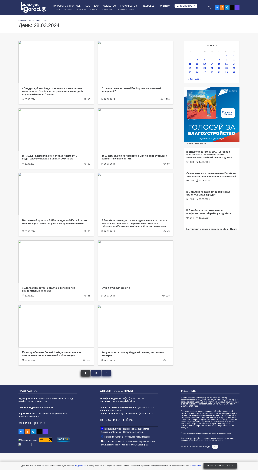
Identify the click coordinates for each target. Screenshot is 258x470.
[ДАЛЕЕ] (106, 373)
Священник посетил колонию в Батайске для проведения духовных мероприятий (211, 174)
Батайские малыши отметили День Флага (211, 229)
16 (226, 64)
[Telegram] (227, 7)
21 (212, 68)
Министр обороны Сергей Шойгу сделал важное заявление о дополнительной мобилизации (51, 353)
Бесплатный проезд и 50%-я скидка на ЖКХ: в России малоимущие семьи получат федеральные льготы (54, 222)
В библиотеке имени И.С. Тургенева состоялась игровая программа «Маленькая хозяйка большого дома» (209, 154)
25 (190, 72)
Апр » (198, 79)
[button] (209, 7)
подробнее (80, 466)
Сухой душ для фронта (116, 287)
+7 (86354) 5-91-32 (145, 413)
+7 (123, 398)
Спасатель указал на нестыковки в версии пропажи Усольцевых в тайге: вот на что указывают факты (128, 443)
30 (226, 72)
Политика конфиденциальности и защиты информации (206, 433)
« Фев (191, 79)
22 (219, 68)
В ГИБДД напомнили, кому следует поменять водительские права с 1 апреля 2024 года (49, 157)
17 (234, 64)
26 (197, 72)
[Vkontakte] (217, 7)
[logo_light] (33, 7)
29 (219, 72)
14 (212, 64)
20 (204, 68)
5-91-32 (145, 398)
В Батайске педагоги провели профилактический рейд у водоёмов (209, 212)
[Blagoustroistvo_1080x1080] (211, 114)
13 (204, 64)
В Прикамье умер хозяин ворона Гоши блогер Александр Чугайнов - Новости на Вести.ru (125, 430)
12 (197, 64)
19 (197, 68)
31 (234, 72)
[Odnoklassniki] (222, 7)
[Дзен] (232, 7)
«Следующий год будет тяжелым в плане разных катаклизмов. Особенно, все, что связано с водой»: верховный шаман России (53, 91)
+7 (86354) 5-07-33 (144, 407)
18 (190, 68)
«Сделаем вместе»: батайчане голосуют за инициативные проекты (48, 289)
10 (234, 59)
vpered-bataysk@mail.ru (123, 401)
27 (204, 72)
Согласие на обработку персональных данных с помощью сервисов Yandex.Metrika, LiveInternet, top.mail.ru (207, 439)
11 (190, 64)
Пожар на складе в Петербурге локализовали (127, 437)
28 (212, 72)
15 (219, 64)
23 (226, 68)
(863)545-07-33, (133, 398)
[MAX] (237, 7)
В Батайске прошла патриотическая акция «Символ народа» (208, 193)
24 (234, 68)
